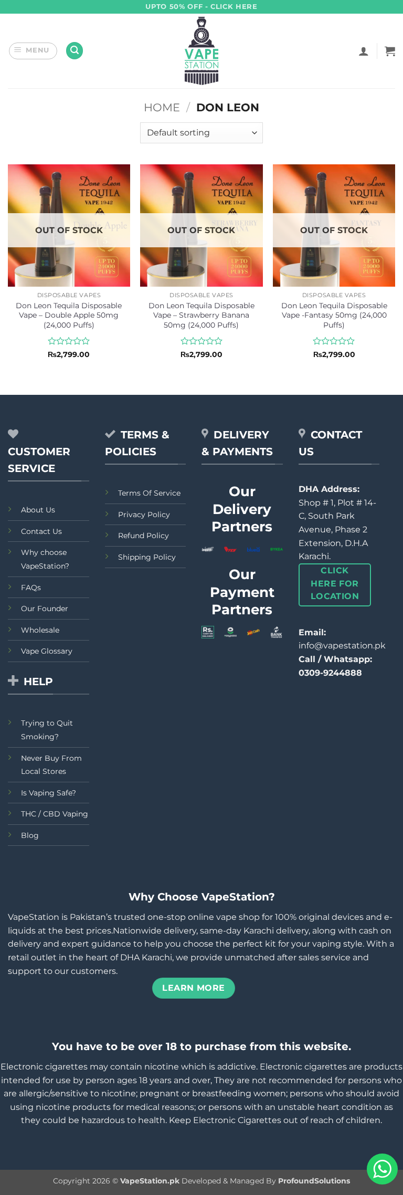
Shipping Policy (147, 557)
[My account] (363, 50)
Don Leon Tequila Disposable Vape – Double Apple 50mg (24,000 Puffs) (69, 315)
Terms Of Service (149, 493)
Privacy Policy (144, 514)
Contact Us (41, 531)
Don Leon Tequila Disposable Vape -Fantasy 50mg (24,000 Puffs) (334, 315)
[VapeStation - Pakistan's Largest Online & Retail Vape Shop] (202, 51)
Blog (30, 835)
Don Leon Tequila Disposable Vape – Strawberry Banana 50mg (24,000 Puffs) (201, 315)
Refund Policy (143, 535)
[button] (33, 51)
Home (162, 107)
